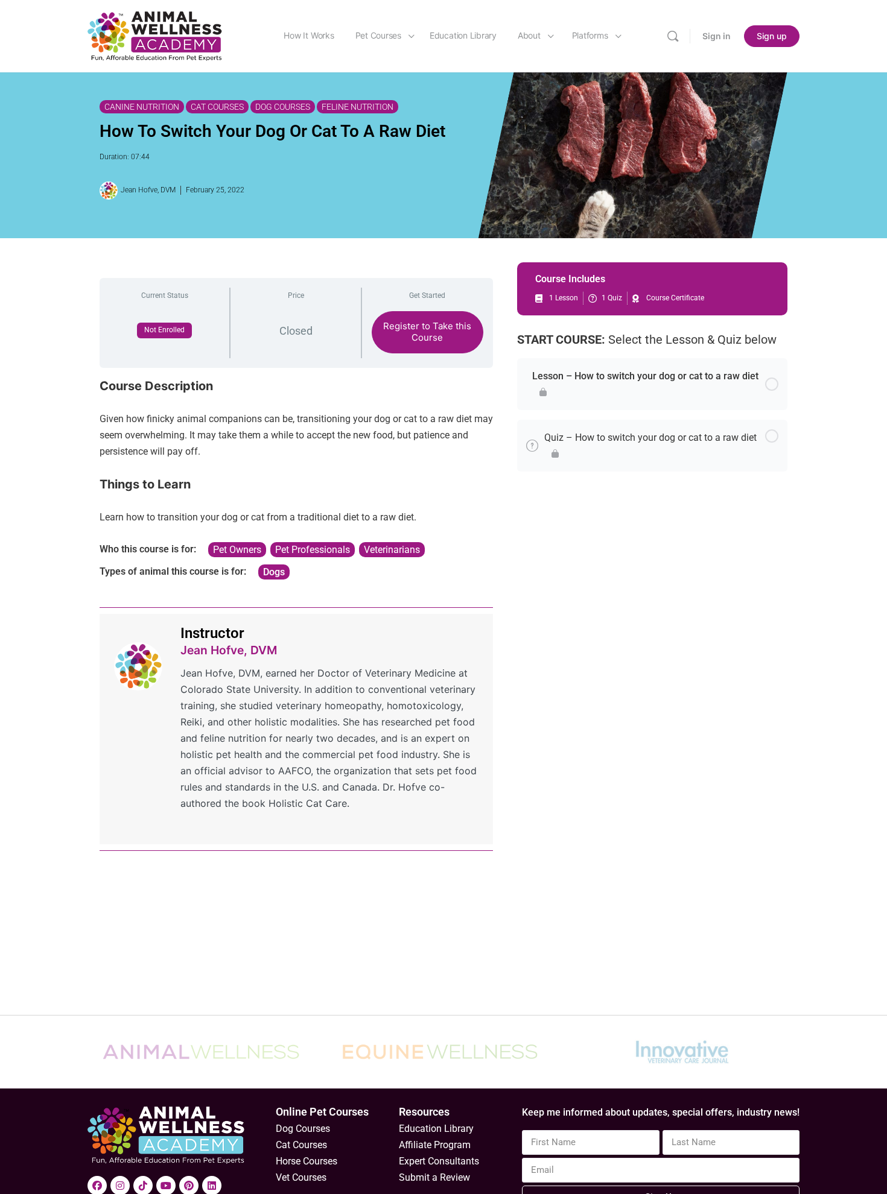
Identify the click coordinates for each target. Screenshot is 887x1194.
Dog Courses (282, 107)
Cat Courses (217, 107)
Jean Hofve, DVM (228, 650)
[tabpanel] (296, 478)
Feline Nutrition (357, 107)
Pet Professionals (312, 549)
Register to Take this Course (427, 331)
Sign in (716, 36)
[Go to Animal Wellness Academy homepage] (155, 35)
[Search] (673, 36)
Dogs (274, 572)
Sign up (772, 36)
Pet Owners (237, 549)
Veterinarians (392, 549)
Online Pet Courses (322, 1111)
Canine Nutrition (141, 107)
